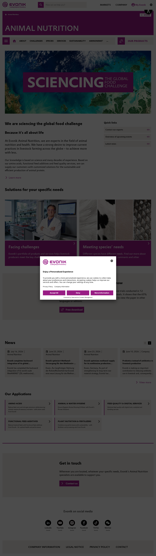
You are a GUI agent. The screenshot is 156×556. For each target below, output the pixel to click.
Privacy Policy (48, 287)
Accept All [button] (54, 293)
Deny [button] (78, 293)
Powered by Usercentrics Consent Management (78, 297)
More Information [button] (102, 293)
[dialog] (78, 278)
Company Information (61, 287)
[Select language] (111, 260)
